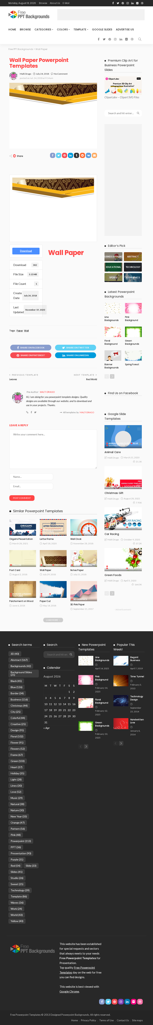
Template (80, 29)
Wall (26, 330)
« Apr (46, 728)
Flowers (18, 748)
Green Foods (112, 575)
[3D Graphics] (133, 277)
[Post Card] (22, 558)
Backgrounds (21, 666)
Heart (16, 767)
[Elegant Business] (120, 661)
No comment (61, 73)
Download (26, 250)
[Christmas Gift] (123, 477)
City (16, 711)
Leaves (13, 379)
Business (19, 699)
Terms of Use (106, 1020)
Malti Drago (25, 73)
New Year (19, 816)
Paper (20, 330)
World (17, 914)
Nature (17, 810)
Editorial (48, 532)
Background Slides (21, 673)
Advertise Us (125, 29)
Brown (47, 565)
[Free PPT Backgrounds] (32, 948)
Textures (60, 565)
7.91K (139, 502)
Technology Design (136, 698)
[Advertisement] (101, 14)
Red (15, 865)
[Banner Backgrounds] (112, 355)
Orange (18, 822)
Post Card (14, 570)
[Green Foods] (123, 559)
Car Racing (111, 534)
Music (17, 797)
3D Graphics (19, 532)
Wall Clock (75, 539)
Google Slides (102, 29)
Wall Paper (45, 570)
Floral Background (110, 342)
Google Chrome (69, 991)
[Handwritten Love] (120, 723)
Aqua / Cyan (115, 523)
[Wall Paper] (53, 558)
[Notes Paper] (83, 558)
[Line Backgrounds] (112, 308)
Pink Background (131, 318)
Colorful (18, 717)
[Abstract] (133, 256)
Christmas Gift (113, 493)
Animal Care (112, 452)
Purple (17, 859)
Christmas (115, 486)
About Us (55, 3)
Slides (17, 871)
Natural (17, 804)
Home (12, 29)
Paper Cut (45, 601)
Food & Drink (116, 566)
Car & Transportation (122, 525)
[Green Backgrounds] (133, 332)
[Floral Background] (112, 332)
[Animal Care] (123, 436)
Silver (132, 527)
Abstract (19, 659)
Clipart (108, 97)
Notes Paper (77, 570)
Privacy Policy (88, 1020)
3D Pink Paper (77, 604)
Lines (16, 785)
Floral (17, 736)
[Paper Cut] (53, 589)
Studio (17, 878)
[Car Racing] (123, 518)
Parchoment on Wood (21, 601)
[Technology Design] (120, 700)
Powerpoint (21, 841)
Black (16, 681)
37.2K (139, 543)
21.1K (139, 461)
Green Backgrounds (132, 342)
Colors (62, 29)
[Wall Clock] (83, 527)
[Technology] (133, 267)
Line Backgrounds (111, 318)
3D (15, 653)
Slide (31, 865)
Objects (78, 534)
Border (17, 693)
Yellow (17, 565)
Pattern (17, 534)
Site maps (137, 1020)
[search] (140, 39)
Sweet (17, 884)
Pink (16, 834)
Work (16, 908)
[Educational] (113, 267)
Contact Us (123, 1020)
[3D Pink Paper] (83, 591)
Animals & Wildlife (119, 443)
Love (16, 791)
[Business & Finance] (113, 256)
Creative (18, 724)
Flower (17, 742)
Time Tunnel (137, 676)
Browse (43, 3)
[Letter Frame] (53, 527)
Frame (17, 754)
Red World (91, 379)
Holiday (17, 773)
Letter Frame (47, 539)
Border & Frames (52, 530)
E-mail (66, 3)
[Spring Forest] (133, 355)
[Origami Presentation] (22, 527)
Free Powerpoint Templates (25, 1014)
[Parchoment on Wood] (22, 589)
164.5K (138, 584)
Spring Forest (132, 364)
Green (85, 532)
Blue (32, 532)
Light (16, 779)
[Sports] (113, 277)
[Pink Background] (133, 308)
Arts (76, 532)
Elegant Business (135, 659)
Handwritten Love (137, 721)
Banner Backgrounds (111, 366)
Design (17, 730)
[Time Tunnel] (120, 680)
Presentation (21, 853)
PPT (16, 847)
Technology (20, 890)
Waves (17, 902)
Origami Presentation (21, 539)
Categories (43, 29)
